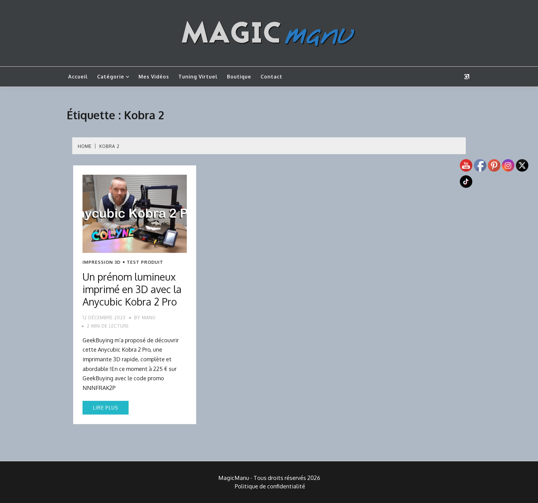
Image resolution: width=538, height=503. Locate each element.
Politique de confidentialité (270, 486)
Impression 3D (101, 262)
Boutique (239, 77)
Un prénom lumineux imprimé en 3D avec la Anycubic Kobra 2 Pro (132, 289)
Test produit (145, 262)
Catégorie (110, 77)
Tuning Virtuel (198, 77)
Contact (271, 77)
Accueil (78, 77)
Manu (149, 317)
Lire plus (105, 408)
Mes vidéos (154, 77)
